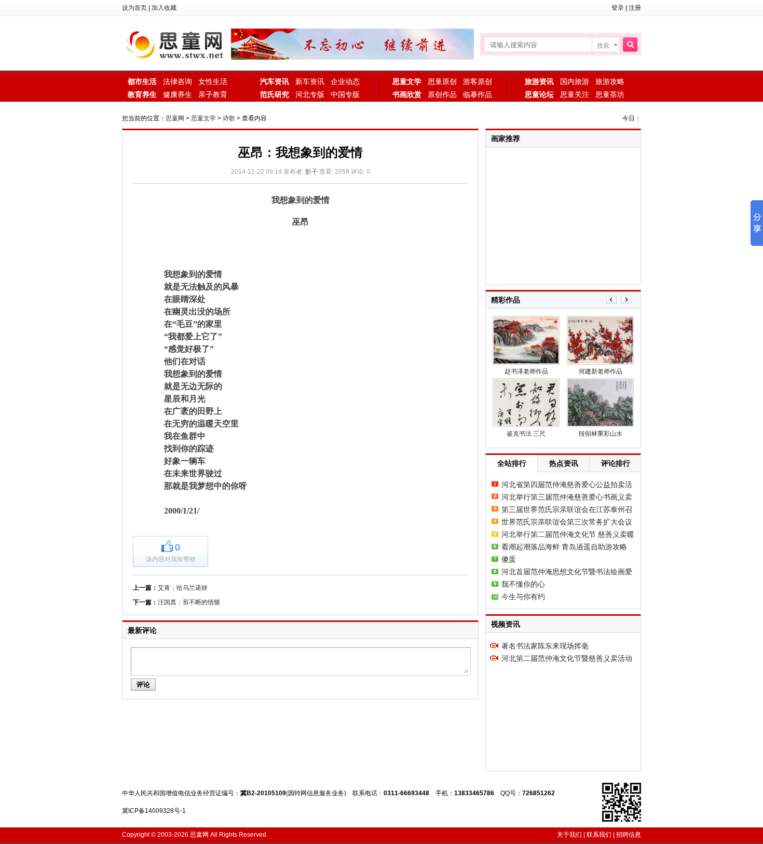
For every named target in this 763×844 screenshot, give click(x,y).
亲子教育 (212, 94)
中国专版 (345, 94)
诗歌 (229, 118)
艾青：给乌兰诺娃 (183, 587)
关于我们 (569, 834)
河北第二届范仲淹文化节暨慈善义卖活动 (566, 658)
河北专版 (309, 94)
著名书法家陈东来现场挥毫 (545, 646)
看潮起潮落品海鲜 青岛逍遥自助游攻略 (564, 547)
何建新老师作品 (600, 371)
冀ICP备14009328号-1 (154, 810)
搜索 (603, 45)
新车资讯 (309, 81)
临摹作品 (477, 94)
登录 (617, 7)
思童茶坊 (609, 94)
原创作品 (442, 94)
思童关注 (574, 94)
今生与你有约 (523, 596)
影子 (311, 171)
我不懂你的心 (523, 584)
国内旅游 (574, 81)
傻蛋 (508, 559)
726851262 (538, 793)
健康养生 (177, 94)
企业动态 (345, 81)
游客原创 (477, 81)
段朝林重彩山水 (600, 433)
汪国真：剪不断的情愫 (189, 602)
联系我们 (599, 834)
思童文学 (203, 118)
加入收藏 (164, 7)
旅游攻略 (609, 81)
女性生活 (212, 81)
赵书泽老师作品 (526, 371)
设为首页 (134, 7)
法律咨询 (177, 81)
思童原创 (442, 81)
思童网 (176, 44)
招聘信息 (628, 834)
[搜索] (630, 45)
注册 (635, 7)
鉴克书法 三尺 (526, 433)
